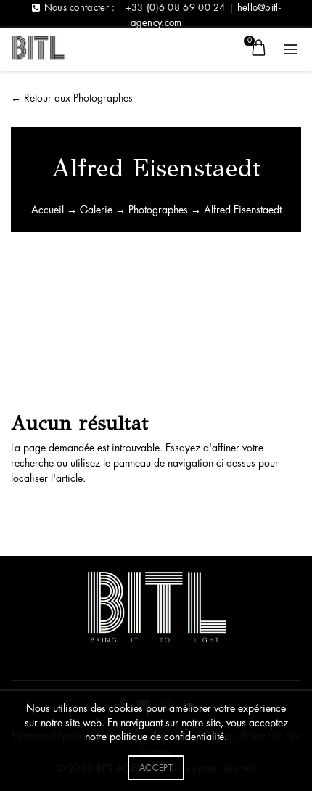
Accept (156, 767)
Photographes (158, 210)
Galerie (96, 210)
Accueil (47, 210)
